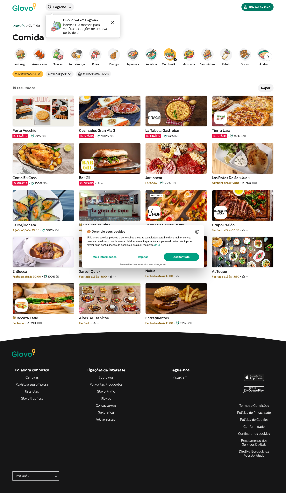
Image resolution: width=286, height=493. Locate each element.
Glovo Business (32, 398)
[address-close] (113, 22)
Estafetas (32, 391)
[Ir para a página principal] (24, 7)
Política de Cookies (254, 419)
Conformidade (254, 426)
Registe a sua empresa (32, 384)
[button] (20, 56)
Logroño (18, 25)
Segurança (106, 412)
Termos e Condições (254, 405)
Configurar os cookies (254, 433)
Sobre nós (106, 377)
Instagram (180, 377)
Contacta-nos (106, 405)
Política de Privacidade (254, 412)
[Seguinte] (268, 57)
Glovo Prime (106, 391)
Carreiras (32, 377)
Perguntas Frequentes (106, 384)
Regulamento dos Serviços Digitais (254, 442)
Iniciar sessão (106, 419)
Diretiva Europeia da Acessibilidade (254, 453)
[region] (143, 56)
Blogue (106, 398)
